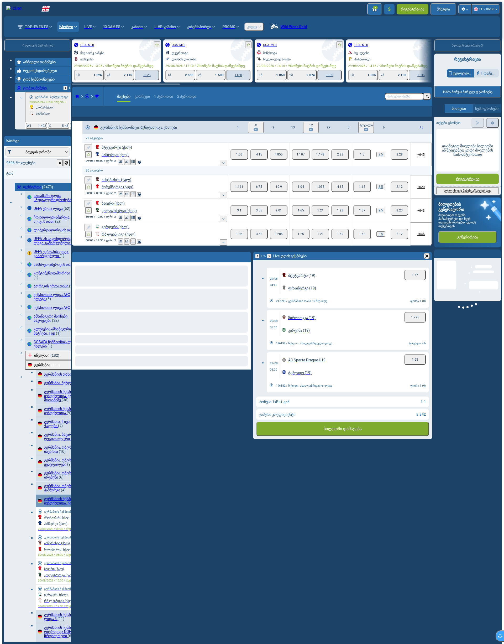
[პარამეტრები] (464, 9)
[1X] (300, 163)
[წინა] (65, 88)
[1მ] (239, 163)
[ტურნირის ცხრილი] (133, 170)
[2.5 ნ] (399, 163)
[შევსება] (389, 9)
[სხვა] (405, 116)
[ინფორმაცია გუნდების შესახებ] (139, 170)
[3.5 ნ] (399, 195)
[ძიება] (427, 96)
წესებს (489, 123)
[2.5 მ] (362, 163)
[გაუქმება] (427, 264)
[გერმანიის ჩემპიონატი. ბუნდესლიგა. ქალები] (97, 96)
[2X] (340, 163)
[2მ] (278, 163)
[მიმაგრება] (88, 156)
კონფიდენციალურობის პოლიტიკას (462, 127)
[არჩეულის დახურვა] (60, 162)
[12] (320, 163)
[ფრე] (259, 163)
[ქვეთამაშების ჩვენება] (223, 171)
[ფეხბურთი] (87, 96)
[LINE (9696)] (77, 96)
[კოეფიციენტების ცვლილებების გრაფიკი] (126, 170)
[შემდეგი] (269, 264)
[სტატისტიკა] (120, 170)
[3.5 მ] (362, 195)
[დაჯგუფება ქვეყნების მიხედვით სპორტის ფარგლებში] (66, 162)
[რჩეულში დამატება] (157, 44)
